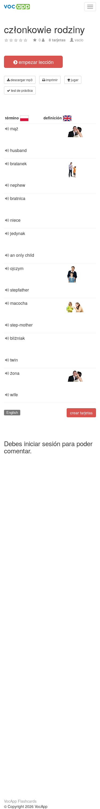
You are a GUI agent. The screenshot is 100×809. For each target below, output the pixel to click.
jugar (74, 79)
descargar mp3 (21, 79)
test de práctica (21, 90)
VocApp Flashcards (20, 801)
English (12, 412)
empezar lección (35, 61)
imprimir (51, 79)
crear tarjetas (81, 412)
